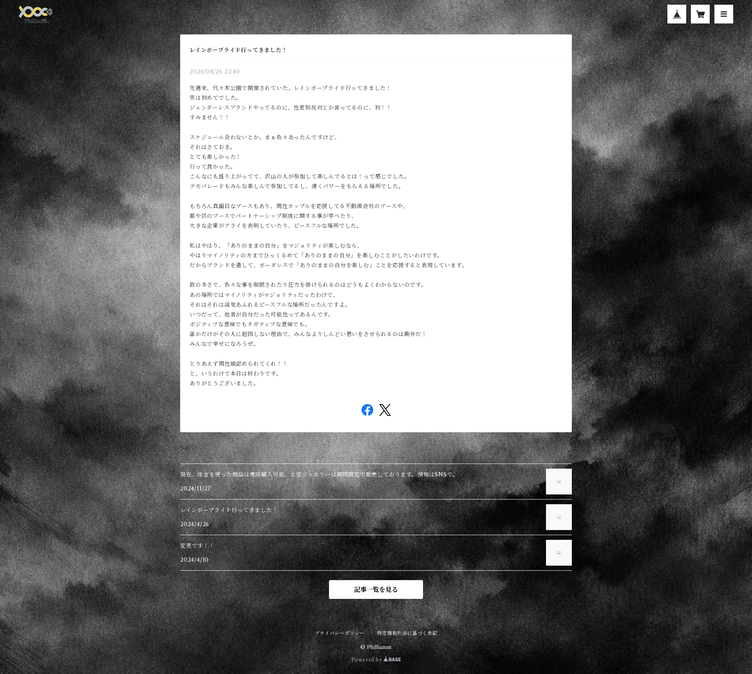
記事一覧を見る (376, 589)
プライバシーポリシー (340, 633)
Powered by (367, 660)
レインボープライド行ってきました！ (238, 50)
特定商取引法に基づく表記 (407, 633)
